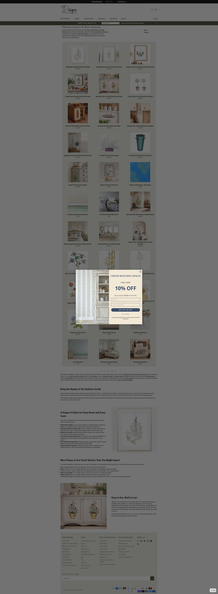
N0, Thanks (125, 314)
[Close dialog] (140, 272)
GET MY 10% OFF (125, 310)
